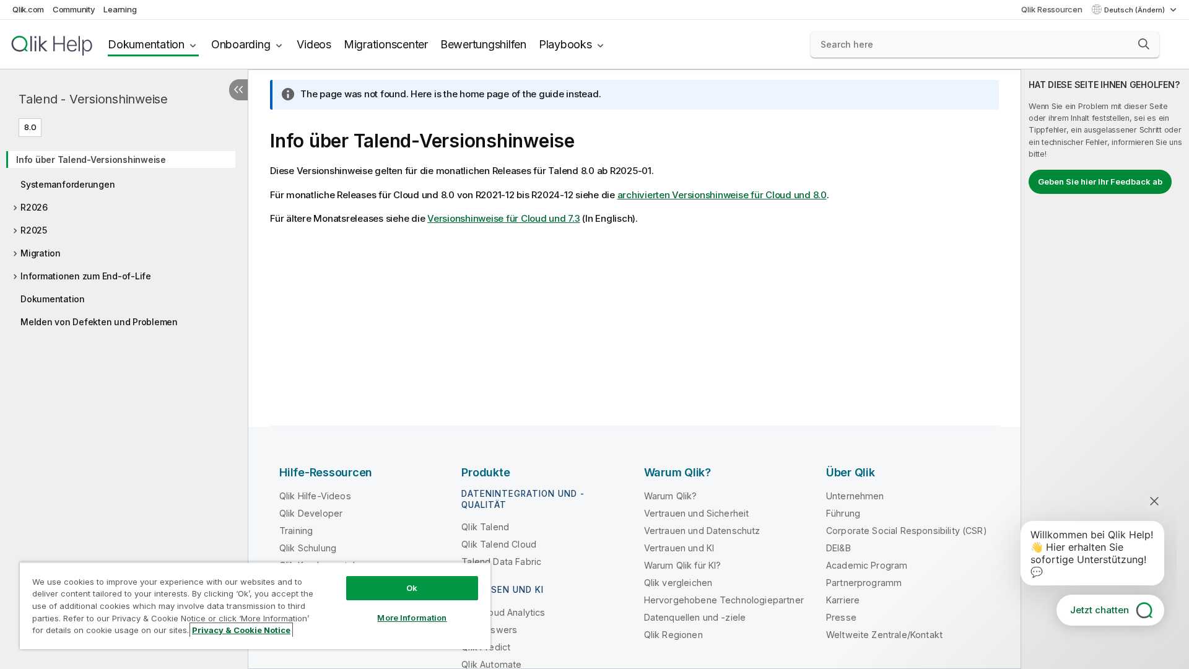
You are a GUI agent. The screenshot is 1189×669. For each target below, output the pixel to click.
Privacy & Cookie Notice (241, 630)
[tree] (123, 236)
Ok (411, 588)
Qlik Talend (485, 527)
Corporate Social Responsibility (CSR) (906, 530)
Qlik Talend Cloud (498, 544)
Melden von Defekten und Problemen (99, 322)
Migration (40, 253)
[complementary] (1105, 369)
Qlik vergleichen (678, 582)
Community (74, 9)
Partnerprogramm (864, 582)
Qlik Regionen (673, 634)
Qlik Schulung (307, 548)
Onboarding (241, 44)
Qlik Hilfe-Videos (315, 496)
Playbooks (565, 44)
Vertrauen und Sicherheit (696, 513)
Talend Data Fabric (501, 561)
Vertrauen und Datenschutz (702, 530)
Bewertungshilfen (483, 44)
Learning (119, 9)
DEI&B (838, 548)
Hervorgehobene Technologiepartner (724, 600)
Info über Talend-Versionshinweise (91, 159)
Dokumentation (146, 44)
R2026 (34, 207)
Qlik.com (28, 9)
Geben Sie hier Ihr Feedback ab (1100, 181)
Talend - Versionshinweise (93, 99)
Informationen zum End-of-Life (85, 276)
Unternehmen (855, 496)
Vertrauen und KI (679, 548)
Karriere (843, 600)
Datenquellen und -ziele (695, 617)
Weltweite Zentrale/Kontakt (884, 634)
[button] (1144, 44)
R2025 (33, 230)
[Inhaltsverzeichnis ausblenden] (238, 89)
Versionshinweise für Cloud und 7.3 (503, 218)
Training (296, 530)
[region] (255, 605)
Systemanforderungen (67, 184)
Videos (314, 44)
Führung (843, 513)
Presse (841, 617)
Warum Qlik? (670, 496)
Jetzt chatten (1099, 610)
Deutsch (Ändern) (1135, 10)
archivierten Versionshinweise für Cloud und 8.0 (722, 195)
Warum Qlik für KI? (682, 565)
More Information (411, 618)
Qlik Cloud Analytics (503, 612)
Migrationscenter (386, 44)
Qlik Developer (310, 513)
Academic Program (867, 565)
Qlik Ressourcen (1051, 9)
